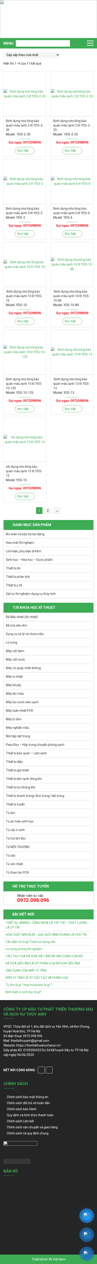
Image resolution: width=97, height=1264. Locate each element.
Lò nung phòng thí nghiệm (24, 949)
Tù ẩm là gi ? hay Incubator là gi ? (29, 985)
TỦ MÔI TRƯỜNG (18, 847)
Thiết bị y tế (14, 585)
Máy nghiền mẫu (17, 727)
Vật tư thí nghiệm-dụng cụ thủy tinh (31, 594)
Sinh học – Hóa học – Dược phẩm (29, 559)
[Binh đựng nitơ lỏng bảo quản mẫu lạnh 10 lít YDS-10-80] (72, 264)
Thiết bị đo (13, 568)
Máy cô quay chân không (23, 668)
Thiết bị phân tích (18, 577)
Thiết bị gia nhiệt (17, 770)
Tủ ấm (10, 813)
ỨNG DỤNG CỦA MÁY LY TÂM (26, 970)
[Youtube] (49, 1070)
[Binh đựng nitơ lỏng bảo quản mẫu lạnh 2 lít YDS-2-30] (25, 94)
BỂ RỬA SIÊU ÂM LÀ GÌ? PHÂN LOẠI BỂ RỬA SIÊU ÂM (43, 963)
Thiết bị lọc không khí (20, 787)
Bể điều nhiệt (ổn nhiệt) (22, 617)
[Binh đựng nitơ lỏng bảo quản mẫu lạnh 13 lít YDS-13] (72, 352)
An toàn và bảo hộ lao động (25, 534)
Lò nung (11, 642)
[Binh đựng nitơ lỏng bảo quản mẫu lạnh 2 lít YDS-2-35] (72, 94)
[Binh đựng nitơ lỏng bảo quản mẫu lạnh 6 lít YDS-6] (72, 181)
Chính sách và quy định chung (27, 1133)
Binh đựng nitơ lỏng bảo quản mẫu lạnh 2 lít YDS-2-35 (72, 125)
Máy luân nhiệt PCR (19, 710)
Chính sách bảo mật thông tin (27, 1097)
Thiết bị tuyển (15, 804)
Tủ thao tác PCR (17, 872)
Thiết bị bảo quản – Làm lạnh (26, 753)
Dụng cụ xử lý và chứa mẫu (25, 634)
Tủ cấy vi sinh (15, 830)
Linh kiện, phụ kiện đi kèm (23, 551)
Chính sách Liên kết (20, 1121)
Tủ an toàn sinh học (20, 821)
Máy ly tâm (13, 719)
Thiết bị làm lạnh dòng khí (24, 779)
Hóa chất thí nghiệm (20, 542)
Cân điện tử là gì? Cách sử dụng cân (30, 942)
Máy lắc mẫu (15, 693)
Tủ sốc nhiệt (14, 864)
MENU (8, 43)
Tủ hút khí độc (16, 838)
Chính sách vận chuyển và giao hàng (32, 1127)
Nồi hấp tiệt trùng (18, 736)
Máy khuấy (13, 685)
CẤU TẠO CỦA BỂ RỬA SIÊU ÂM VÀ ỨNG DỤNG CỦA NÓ (44, 956)
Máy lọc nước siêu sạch (22, 702)
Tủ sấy (10, 855)
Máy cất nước (15, 659)
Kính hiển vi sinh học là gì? (24, 992)
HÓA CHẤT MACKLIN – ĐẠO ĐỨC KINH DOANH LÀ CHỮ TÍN (46, 934)
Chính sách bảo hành (21, 1109)
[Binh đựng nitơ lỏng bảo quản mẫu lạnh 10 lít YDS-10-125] (25, 352)
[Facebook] (41, 1070)
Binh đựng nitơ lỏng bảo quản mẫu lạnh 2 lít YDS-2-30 (25, 125)
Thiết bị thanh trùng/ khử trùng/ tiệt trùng (35, 796)
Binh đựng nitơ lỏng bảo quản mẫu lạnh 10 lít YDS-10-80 (71, 296)
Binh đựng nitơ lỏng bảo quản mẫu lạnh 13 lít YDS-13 (71, 383)
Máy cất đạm (15, 651)
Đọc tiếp (23, 150)
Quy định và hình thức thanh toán (30, 1115)
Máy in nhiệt (14, 676)
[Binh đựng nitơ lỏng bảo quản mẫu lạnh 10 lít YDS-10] (25, 264)
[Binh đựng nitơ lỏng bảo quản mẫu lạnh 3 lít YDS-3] (25, 181)
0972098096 (32, 142)
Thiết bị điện (14, 762)
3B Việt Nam (57, 1259)
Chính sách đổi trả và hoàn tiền (28, 1103)
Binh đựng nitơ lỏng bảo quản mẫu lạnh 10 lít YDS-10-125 (24, 383)
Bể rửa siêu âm (16, 625)
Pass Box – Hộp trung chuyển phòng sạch (35, 744)
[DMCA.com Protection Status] (17, 1161)
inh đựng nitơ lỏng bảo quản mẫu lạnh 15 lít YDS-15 (24, 471)
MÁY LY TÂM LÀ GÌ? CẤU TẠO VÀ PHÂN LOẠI (37, 977)
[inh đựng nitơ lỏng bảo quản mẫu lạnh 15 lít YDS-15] (25, 439)
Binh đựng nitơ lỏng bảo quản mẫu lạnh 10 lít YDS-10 (24, 296)
